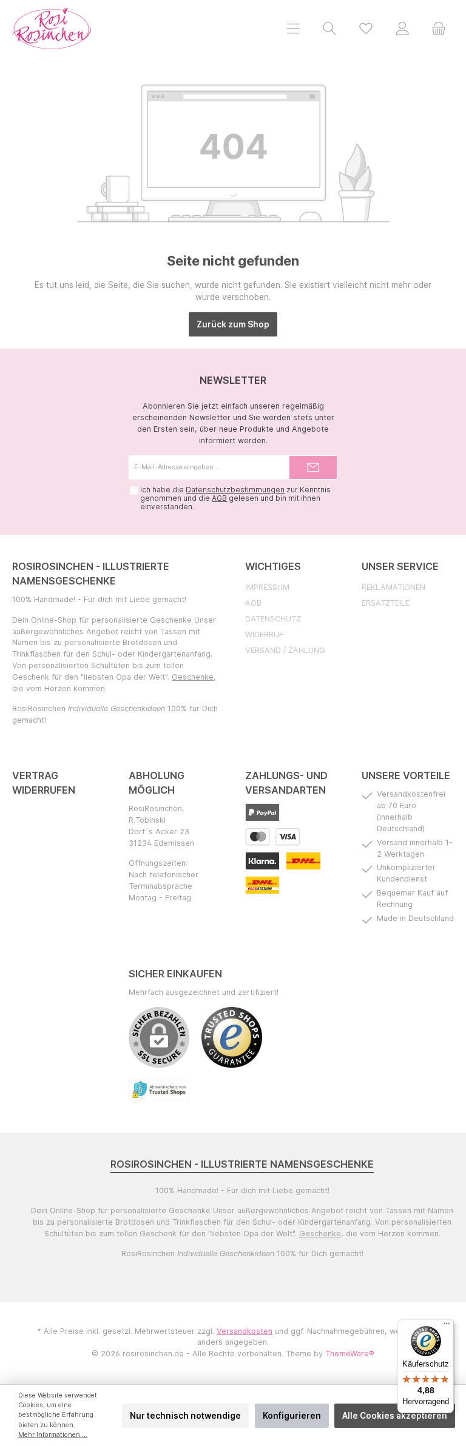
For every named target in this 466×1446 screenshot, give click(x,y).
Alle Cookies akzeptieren (394, 1416)
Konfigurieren (292, 1416)
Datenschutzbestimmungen (235, 490)
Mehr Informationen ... (52, 1435)
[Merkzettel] (366, 28)
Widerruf (264, 634)
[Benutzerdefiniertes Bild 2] (272, 837)
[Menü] (293, 28)
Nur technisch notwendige (185, 1416)
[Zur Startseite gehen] (51, 28)
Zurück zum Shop (233, 324)
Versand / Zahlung (285, 650)
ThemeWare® (349, 1353)
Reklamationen (393, 587)
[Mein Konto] (402, 28)
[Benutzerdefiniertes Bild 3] (262, 861)
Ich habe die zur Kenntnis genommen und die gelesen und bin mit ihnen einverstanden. (235, 498)
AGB (219, 498)
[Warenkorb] (439, 28)
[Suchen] (329, 28)
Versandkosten (244, 1331)
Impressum (267, 587)
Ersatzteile (386, 603)
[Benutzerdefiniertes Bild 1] (262, 812)
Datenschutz (273, 618)
